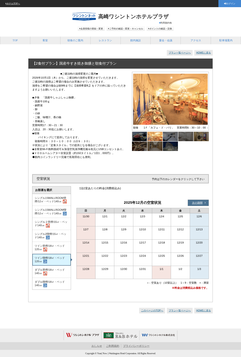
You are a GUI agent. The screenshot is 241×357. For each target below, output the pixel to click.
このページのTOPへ (152, 310)
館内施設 (135, 40)
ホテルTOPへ (13, 3)
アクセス (196, 40)
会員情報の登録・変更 (91, 28)
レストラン (105, 40)
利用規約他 (166, 22)
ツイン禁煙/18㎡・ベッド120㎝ (50, 247)
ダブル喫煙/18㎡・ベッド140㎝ (50, 283)
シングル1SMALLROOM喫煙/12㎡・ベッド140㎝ (50, 211)
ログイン (230, 3)
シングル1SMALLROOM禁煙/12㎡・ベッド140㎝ (50, 199)
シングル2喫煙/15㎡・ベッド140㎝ (50, 235)
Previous (136, 101)
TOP (15, 40)
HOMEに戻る (203, 52)
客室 (45, 40)
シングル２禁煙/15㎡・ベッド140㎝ (51, 223)
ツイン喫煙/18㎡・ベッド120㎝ (50, 259)
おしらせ (97, 346)
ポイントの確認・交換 (160, 28)
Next (205, 101)
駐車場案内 (226, 40)
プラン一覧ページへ (180, 52)
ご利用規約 (112, 346)
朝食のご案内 (75, 40)
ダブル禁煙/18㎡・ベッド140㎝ (50, 271)
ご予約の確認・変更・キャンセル (126, 28)
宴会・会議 (165, 40)
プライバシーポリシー (136, 346)
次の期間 (197, 202)
